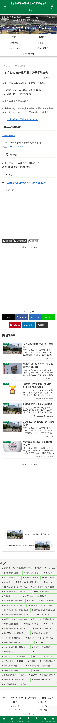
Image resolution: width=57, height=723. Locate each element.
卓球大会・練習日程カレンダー (22, 119)
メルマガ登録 (42, 710)
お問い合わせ (28, 714)
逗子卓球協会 (21, 241)
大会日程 (15, 706)
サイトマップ (15, 710)
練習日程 (34, 241)
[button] (42, 325)
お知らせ (42, 702)
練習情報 (8, 241)
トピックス (42, 706)
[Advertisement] (28, 211)
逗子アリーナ (8, 135)
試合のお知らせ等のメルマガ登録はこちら (28, 183)
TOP (15, 702)
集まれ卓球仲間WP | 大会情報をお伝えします (28, 6)
